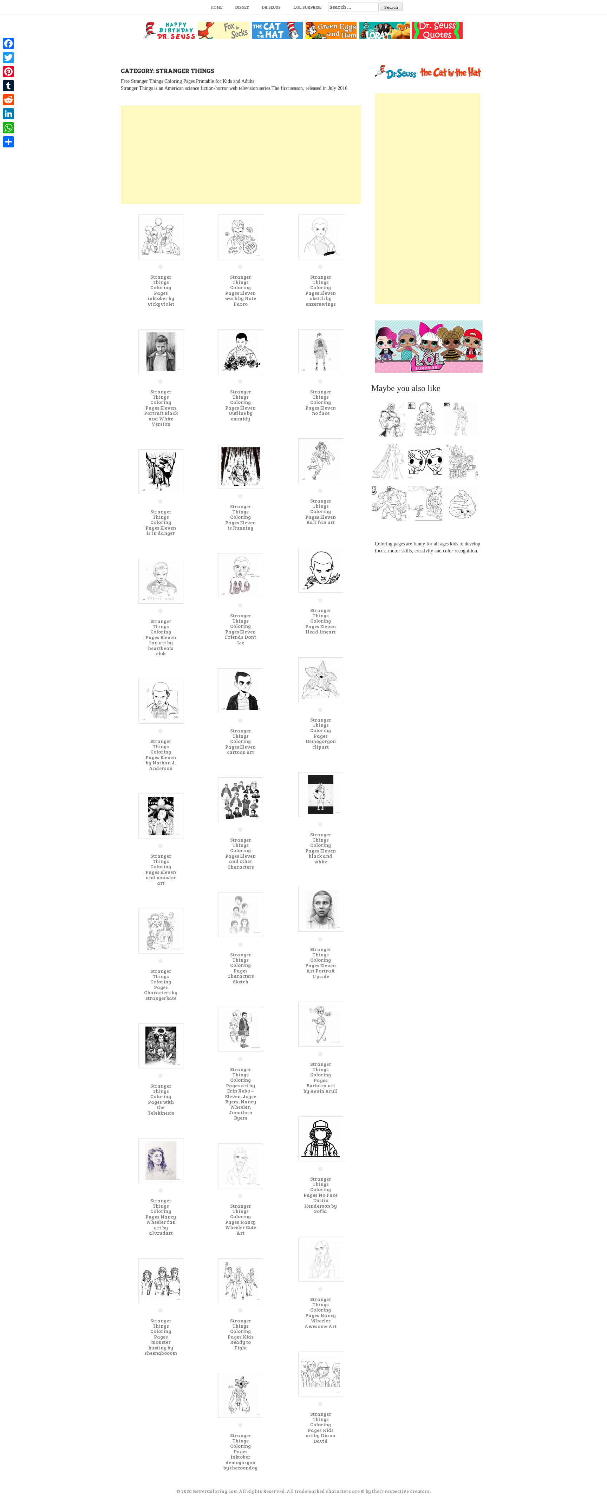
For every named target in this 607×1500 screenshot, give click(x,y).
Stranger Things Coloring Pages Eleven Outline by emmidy (240, 405)
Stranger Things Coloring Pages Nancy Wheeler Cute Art (240, 1219)
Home (216, 7)
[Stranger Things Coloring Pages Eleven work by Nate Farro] (240, 236)
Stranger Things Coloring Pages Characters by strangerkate (160, 984)
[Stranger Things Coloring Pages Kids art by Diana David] (320, 1373)
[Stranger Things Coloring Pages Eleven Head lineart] (320, 569)
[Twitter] (8, 58)
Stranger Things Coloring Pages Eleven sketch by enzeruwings (320, 290)
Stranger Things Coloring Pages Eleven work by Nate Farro (240, 290)
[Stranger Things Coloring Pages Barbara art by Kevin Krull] (320, 1023)
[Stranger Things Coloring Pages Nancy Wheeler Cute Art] (240, 1165)
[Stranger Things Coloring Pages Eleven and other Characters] (240, 799)
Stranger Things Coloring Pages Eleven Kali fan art (320, 511)
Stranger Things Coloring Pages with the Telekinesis (161, 1099)
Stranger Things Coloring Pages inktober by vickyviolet (161, 290)
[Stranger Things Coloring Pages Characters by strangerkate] (161, 930)
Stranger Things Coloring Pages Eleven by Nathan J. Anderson (160, 754)
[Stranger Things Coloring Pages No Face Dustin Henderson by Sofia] (320, 1138)
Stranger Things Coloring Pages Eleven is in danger (160, 522)
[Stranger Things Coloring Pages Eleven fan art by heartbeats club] (161, 580)
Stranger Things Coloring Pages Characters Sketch (240, 968)
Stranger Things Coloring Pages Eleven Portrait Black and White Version (161, 407)
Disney (242, 7)
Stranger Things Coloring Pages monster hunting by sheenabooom (160, 1336)
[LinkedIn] (8, 114)
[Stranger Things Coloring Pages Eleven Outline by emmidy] (240, 351)
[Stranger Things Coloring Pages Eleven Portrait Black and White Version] (161, 351)
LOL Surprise (307, 7)
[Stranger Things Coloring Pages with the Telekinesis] (161, 1045)
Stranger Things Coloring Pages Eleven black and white (320, 848)
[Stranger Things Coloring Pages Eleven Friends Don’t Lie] (240, 575)
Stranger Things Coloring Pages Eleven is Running (240, 517)
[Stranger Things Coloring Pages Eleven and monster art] (161, 815)
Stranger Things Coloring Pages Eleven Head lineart (320, 621)
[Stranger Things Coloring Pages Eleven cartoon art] (240, 690)
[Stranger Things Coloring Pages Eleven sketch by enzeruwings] (320, 236)
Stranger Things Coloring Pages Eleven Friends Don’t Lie (240, 629)
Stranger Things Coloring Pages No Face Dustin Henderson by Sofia (321, 1194)
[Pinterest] (8, 72)
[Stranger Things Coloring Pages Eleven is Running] (240, 466)
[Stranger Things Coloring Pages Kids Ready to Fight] (240, 1280)
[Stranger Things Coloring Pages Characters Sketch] (240, 914)
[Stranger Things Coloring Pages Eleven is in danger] (161, 471)
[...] (391, 420)
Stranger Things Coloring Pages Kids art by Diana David (320, 1427)
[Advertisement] (241, 155)
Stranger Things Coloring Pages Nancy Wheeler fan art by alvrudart (160, 1216)
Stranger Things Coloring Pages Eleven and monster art (160, 869)
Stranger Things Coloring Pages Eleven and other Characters (240, 853)
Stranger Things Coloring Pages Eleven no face (320, 402)
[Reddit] (8, 100)
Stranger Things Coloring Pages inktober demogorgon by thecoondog (240, 1451)
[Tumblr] (8, 86)
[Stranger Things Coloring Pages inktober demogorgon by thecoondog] (240, 1395)
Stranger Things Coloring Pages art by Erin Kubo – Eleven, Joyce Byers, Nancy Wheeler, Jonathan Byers (240, 1093)
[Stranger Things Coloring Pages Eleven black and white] (320, 794)
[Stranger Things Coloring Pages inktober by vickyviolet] (161, 236)
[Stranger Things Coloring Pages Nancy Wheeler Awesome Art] (320, 1258)
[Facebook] (8, 43)
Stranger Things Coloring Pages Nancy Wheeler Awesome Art (321, 1312)
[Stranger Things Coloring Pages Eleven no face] (320, 351)
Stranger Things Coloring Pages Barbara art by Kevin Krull (321, 1077)
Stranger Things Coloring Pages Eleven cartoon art (240, 741)
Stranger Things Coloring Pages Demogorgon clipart (321, 733)
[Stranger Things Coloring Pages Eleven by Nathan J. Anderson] (161, 700)
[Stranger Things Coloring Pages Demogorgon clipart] (320, 679)
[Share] (8, 142)
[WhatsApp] (8, 128)
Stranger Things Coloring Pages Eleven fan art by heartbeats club (160, 637)
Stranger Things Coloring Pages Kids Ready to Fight (241, 1334)
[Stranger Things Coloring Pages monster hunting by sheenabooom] (161, 1280)
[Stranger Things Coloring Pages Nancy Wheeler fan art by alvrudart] (161, 1160)
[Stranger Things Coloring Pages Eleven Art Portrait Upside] (320, 908)
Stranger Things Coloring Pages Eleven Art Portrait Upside (320, 963)
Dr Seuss (271, 7)
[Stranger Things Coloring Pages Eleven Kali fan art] (320, 460)
